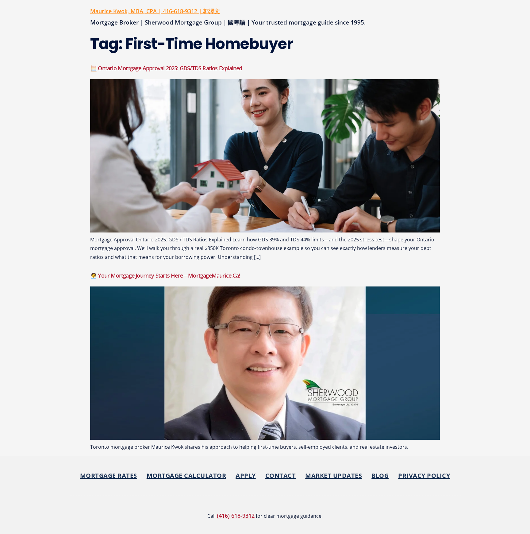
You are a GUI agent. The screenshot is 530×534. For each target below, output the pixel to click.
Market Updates (333, 475)
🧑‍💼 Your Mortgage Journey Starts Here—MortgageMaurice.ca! (165, 275)
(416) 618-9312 (236, 515)
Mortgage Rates (108, 475)
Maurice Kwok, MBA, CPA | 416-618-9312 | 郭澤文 (155, 11)
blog (380, 475)
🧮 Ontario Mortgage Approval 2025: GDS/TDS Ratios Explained (166, 68)
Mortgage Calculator (186, 475)
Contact (280, 475)
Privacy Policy (424, 475)
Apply (246, 475)
